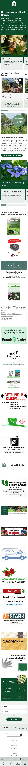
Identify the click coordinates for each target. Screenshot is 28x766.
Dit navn (4, 706)
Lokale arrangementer (14, 759)
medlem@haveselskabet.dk (14, 746)
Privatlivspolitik (14, 753)
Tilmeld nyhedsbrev (14, 719)
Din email (5, 711)
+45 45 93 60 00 (14, 745)
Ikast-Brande (4, 759)
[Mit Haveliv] (17, 762)
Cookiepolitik (14, 755)
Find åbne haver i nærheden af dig (12, 155)
